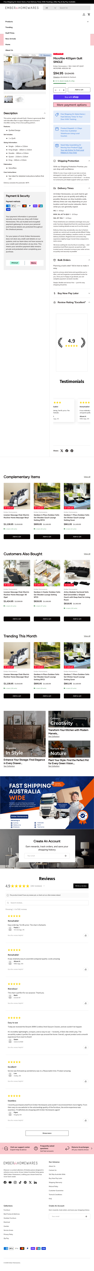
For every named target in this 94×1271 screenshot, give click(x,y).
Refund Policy (53, 1210)
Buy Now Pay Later (55, 1202)
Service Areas (8, 1254)
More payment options (72, 128)
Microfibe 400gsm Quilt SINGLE (18, 72)
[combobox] (66, 7)
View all (87, 500)
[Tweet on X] (61, 474)
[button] (88, 14)
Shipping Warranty (55, 1206)
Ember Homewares (60, 90)
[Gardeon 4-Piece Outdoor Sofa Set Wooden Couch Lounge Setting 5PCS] (47, 519)
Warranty (25, 55)
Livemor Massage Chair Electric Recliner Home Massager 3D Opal (16, 618)
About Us (52, 1190)
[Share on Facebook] (66, 474)
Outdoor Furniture (10, 1242)
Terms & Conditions (55, 1218)
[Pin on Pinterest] (71, 474)
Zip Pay (6, 1262)
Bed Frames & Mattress (12, 1237)
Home (5, 72)
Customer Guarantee (56, 1214)
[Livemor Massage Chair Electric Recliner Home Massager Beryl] (17, 519)
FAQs (34, 55)
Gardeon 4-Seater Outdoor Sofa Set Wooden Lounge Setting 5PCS (47, 618)
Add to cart (79, 113)
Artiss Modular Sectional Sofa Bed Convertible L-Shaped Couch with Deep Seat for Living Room (77, 619)
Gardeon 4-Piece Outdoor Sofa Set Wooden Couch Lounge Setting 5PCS (46, 541)
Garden (6, 1250)
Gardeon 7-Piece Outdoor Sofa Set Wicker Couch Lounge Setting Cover (76, 541)
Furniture (7, 1233)
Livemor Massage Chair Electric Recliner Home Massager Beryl (16, 539)
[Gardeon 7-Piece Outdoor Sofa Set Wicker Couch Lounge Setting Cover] (77, 519)
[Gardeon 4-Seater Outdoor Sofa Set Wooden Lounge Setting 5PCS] (47, 596)
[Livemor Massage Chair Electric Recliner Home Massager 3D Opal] (17, 596)
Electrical (7, 1246)
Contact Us (52, 1194)
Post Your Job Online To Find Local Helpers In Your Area (72, 173)
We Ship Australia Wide (57, 1198)
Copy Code (53, 66)
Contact (7, 55)
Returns (15, 55)
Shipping (56, 101)
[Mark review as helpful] (85, 959)
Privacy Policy (8, 1258)
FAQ (50, 1222)
